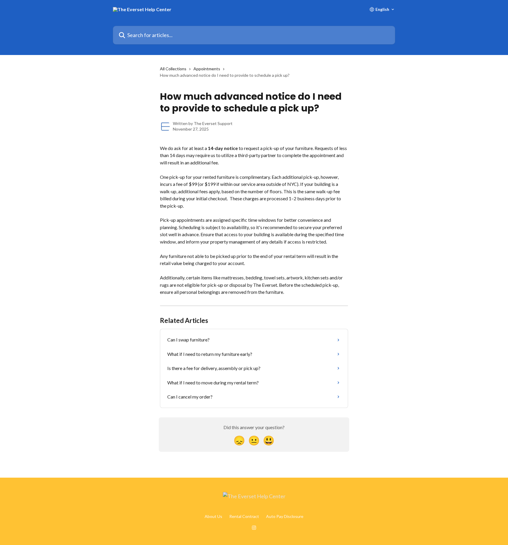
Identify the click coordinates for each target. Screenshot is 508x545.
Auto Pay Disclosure (284, 516)
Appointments (206, 68)
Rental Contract (244, 516)
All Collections (173, 68)
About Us (213, 516)
